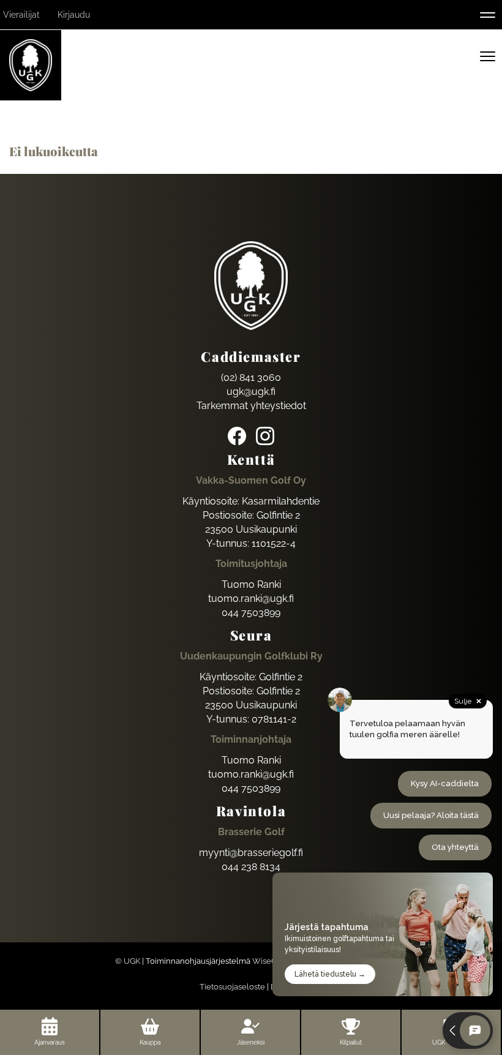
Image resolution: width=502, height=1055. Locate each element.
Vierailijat (21, 15)
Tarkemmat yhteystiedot (251, 405)
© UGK (127, 961)
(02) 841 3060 (251, 377)
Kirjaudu (74, 15)
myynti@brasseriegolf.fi (251, 852)
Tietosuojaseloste (232, 986)
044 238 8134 (251, 867)
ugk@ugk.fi (251, 391)
